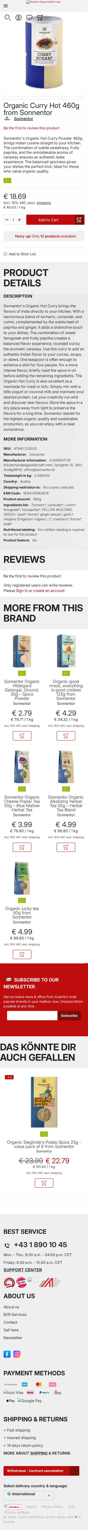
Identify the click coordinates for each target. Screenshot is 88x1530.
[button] (7, 17)
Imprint (31, 1507)
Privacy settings (16, 1512)
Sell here (11, 1330)
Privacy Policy (52, 1507)
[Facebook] (7, 1353)
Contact (10, 1322)
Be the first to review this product (32, 128)
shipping (44, 203)
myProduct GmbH (41, 1517)
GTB (71, 1507)
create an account (49, 590)
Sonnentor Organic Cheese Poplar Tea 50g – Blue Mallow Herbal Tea (22, 803)
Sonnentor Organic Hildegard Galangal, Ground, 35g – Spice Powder (22, 690)
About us (11, 1307)
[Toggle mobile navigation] (5, 6)
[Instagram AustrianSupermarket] (16, 1353)
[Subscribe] (69, 1015)
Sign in (22, 590)
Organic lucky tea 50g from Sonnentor (22, 913)
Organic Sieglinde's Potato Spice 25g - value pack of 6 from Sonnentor (44, 1144)
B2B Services (15, 1314)
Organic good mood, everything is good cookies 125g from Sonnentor (66, 690)
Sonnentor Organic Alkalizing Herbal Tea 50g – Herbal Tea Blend (66, 803)
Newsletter (13, 1337)
